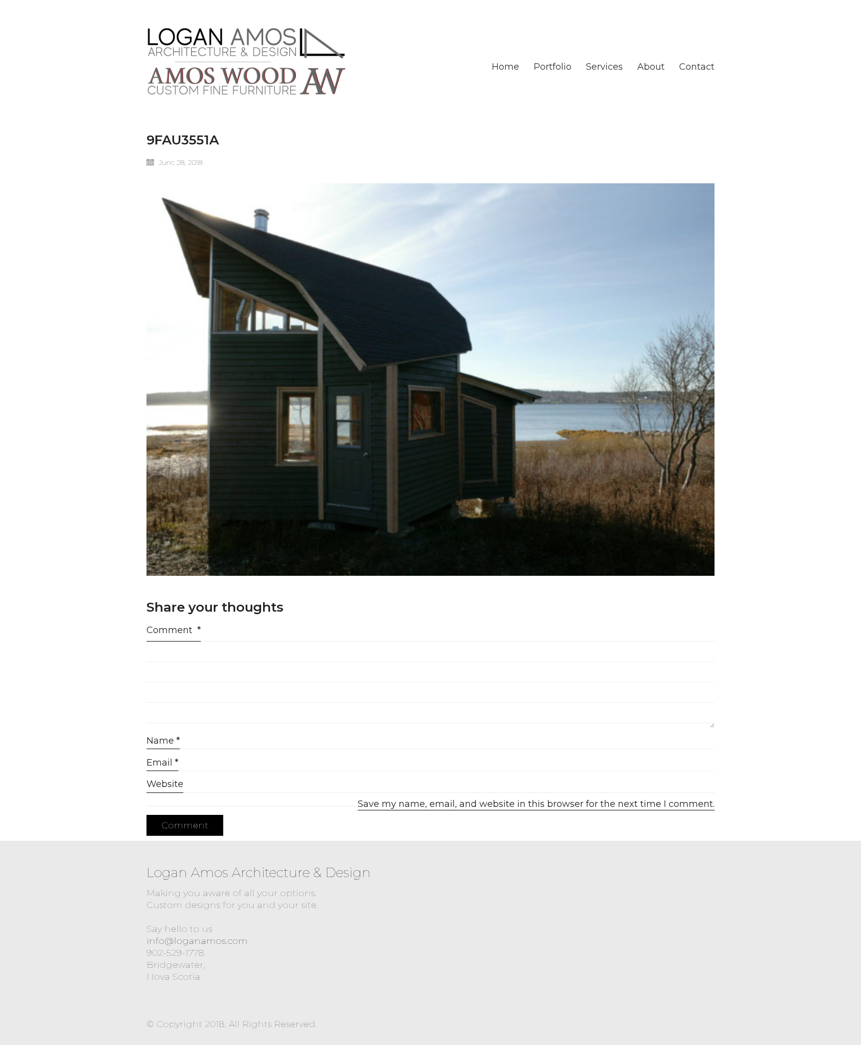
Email (162, 762)
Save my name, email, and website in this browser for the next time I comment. (536, 803)
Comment (173, 630)
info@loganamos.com (197, 940)
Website (164, 784)
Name (163, 740)
